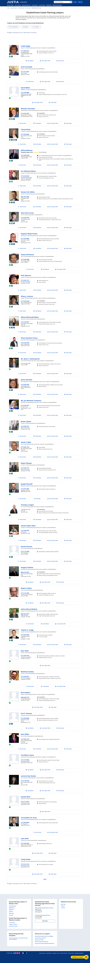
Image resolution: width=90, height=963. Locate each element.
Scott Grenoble (26, 67)
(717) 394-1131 (25, 280)
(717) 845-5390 (25, 155)
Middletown (12, 908)
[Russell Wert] (14, 800)
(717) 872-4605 (25, 489)
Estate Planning (21, 7)
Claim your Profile (39, 939)
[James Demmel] (14, 383)
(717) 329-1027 (25, 405)
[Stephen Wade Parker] (14, 237)
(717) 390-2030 (25, 530)
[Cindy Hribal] (14, 863)
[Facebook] (17, 953)
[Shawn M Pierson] (14, 258)
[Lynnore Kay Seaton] (14, 780)
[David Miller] (14, 91)
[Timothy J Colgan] (14, 509)
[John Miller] (14, 738)
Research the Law (26, 5)
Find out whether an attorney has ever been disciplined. (18, 938)
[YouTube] (16, 953)
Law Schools (35, 5)
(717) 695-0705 (25, 384)
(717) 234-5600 (25, 238)
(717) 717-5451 (25, 801)
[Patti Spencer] (14, 279)
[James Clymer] (14, 425)
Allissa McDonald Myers (30, 317)
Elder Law (63, 904)
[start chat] (86, 957)
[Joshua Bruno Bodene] (14, 613)
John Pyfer (25, 651)
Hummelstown (12, 906)
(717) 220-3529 (25, 343)
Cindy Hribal (25, 859)
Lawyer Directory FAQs (40, 938)
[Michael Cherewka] (14, 112)
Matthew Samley (27, 672)
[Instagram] (19, 953)
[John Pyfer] (14, 654)
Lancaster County (13, 926)
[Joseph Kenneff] (14, 488)
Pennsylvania (28, 7)
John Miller (25, 734)
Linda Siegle (25, 46)
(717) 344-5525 (25, 176)
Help (58, 953)
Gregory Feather (27, 567)
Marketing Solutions (57, 5)
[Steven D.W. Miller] (14, 196)
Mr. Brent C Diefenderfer (30, 359)
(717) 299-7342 (25, 655)
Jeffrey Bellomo (26, 150)
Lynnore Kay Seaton (28, 776)
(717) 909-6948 (25, 822)
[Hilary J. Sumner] (14, 300)
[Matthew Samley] (14, 675)
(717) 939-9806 (25, 92)
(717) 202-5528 (25, 301)
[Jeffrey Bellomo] (14, 154)
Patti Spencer (26, 275)
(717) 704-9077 (25, 322)
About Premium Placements (41, 941)
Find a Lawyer (10, 5)
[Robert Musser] (14, 467)
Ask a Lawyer (18, 5)
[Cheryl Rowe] (14, 133)
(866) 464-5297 (25, 614)
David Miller (25, 88)
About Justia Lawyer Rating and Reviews (44, 943)
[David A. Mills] (14, 446)
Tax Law (63, 908)
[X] (24, 953)
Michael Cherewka (28, 109)
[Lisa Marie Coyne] (14, 759)
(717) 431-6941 (25, 72)
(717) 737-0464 (25, 760)
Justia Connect (42, 953)
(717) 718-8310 (25, 781)
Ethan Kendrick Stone (29, 338)
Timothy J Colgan (27, 505)
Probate (63, 906)
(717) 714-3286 (25, 551)
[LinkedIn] (14, 953)
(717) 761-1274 (25, 864)
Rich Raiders (25, 692)
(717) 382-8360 (25, 134)
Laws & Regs (42, 5)
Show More (45, 921)
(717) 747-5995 (25, 593)
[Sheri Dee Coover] (14, 217)
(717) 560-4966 (25, 259)
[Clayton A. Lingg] (14, 634)
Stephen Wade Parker (29, 234)
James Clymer (26, 421)
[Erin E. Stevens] (14, 717)
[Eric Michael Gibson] (14, 175)
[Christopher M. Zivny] (14, 821)
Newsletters (48, 5)
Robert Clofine (26, 588)
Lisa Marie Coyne (27, 755)
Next (45, 879)
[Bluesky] (23, 953)
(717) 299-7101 (25, 426)
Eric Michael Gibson (28, 171)
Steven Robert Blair (28, 526)
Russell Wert (25, 797)
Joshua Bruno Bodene (29, 609)
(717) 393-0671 (25, 676)
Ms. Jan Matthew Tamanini (31, 401)
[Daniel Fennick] (14, 550)
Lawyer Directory (13, 7)
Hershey (11, 915)
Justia (8, 7)
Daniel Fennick (26, 546)
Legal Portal (49, 953)
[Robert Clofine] (14, 592)
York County (12, 922)
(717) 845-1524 (25, 447)
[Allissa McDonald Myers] (14, 321)
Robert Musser (26, 463)
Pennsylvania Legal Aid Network (42, 915)
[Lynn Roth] (14, 842)
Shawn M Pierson (27, 255)
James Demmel (26, 380)
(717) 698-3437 (25, 51)
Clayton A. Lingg (27, 630)
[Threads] (21, 953)
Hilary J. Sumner (27, 296)
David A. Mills (26, 442)
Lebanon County (13, 924)
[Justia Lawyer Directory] (13, 2)
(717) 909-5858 (25, 718)
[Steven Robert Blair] (14, 529)
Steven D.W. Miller (28, 192)
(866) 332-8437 (25, 572)
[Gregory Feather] (14, 571)
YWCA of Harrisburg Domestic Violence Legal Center (44, 908)
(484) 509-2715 (25, 697)
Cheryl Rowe (25, 129)
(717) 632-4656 (25, 635)
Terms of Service (63, 953)
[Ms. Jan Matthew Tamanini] (14, 404)
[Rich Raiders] (14, 696)
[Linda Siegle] (14, 50)
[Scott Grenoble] (14, 71)
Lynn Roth (25, 838)
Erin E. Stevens (26, 713)
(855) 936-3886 (25, 197)
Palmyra (11, 911)
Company (54, 953)
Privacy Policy (71, 953)
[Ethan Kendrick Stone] (14, 342)
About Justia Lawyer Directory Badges (44, 936)
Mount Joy (11, 913)
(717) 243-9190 (25, 218)
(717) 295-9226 (25, 843)
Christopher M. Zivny (29, 818)
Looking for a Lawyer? (77, 957)
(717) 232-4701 (25, 113)
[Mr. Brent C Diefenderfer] (14, 363)
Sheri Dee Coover (27, 213)
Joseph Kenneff (26, 484)
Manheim (11, 909)
